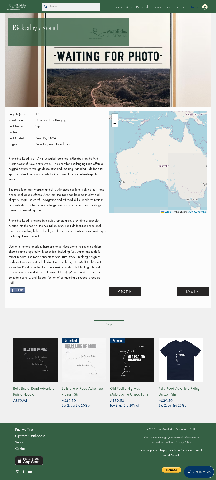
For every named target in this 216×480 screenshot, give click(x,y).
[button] (118, 7)
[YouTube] (30, 472)
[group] (108, 376)
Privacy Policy (183, 442)
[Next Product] (208, 360)
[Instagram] (17, 472)
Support (20, 442)
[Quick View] (35, 360)
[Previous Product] (7, 360)
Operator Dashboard (30, 436)
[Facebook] (24, 472)
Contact (20, 448)
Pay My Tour (24, 429)
